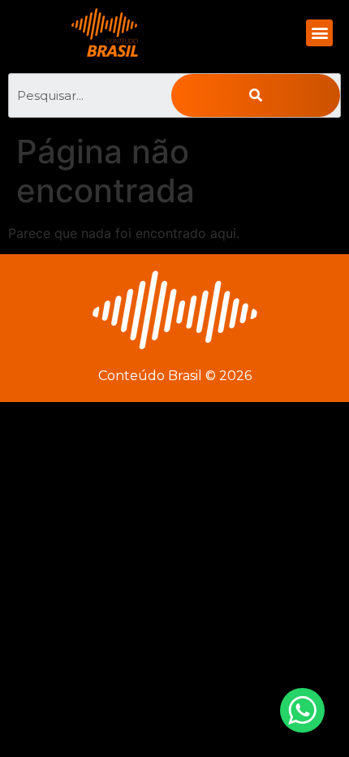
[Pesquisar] (255, 95)
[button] (319, 32)
